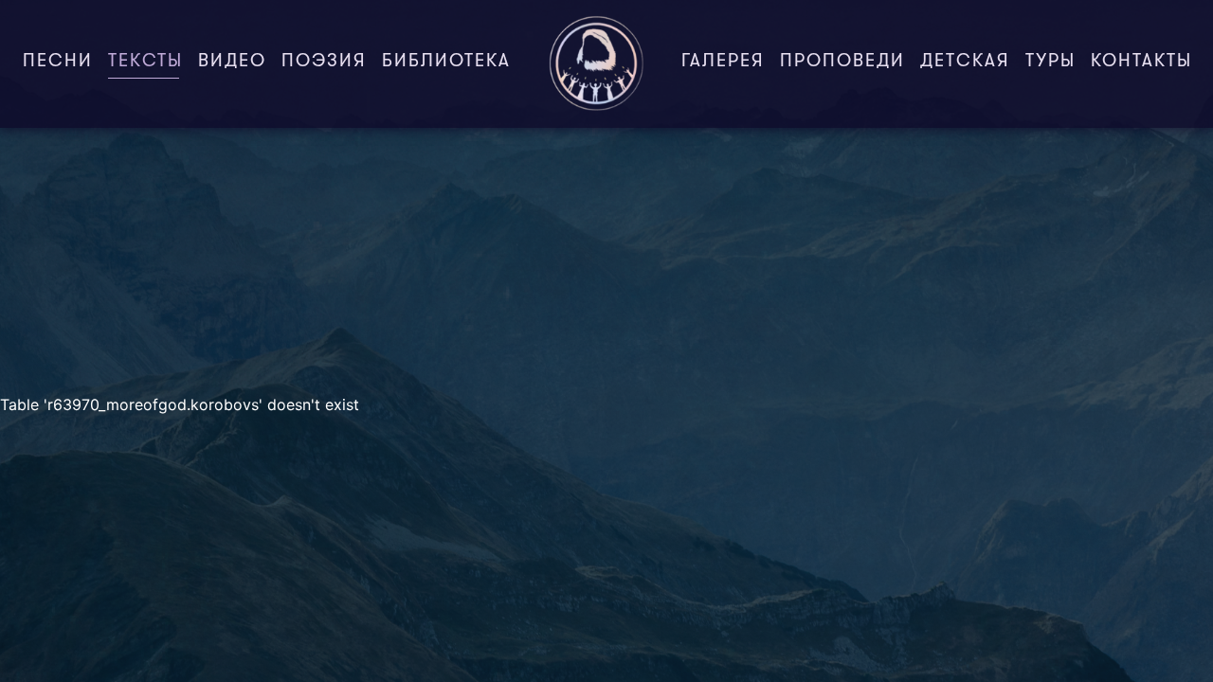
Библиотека (446, 62)
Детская (965, 62)
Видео (232, 62)
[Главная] (596, 64)
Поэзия (324, 62)
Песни (58, 62)
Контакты (1141, 62)
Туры (1050, 62)
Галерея (723, 62)
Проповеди (842, 62)
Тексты (149, 62)
